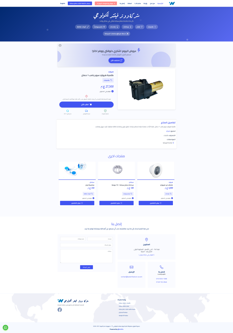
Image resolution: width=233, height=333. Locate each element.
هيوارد (168, 131)
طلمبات (151, 26)
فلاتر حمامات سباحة (124, 306)
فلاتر (138, 26)
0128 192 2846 (161, 281)
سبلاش (131, 182)
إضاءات (113, 26)
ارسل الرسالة (86, 267)
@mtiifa (120, 329)
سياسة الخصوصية (123, 315)
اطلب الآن (85, 104)
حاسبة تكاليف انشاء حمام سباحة (127, 309)
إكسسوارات (98, 26)
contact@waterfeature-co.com (131, 276)
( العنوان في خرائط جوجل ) (146, 254)
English (62, 3)
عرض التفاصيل (155, 203)
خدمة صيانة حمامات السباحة (115, 33)
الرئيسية (160, 3)
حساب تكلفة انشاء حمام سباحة (80, 3)
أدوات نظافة (81, 26)
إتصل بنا (122, 3)
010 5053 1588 (161, 278)
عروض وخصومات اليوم (106, 3)
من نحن (152, 3)
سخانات (126, 26)
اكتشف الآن (115, 60)
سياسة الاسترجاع (123, 312)
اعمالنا (130, 3)
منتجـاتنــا (138, 3)
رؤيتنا (145, 3)
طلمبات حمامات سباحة (124, 303)
